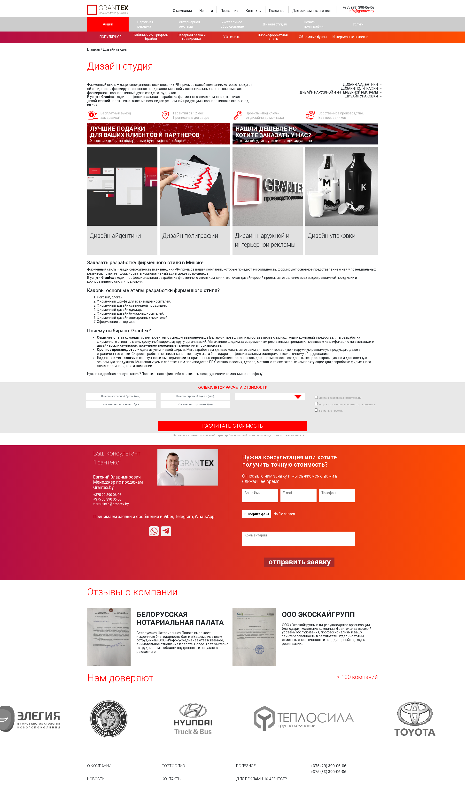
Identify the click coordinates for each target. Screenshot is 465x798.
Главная (93, 49)
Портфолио (229, 11)
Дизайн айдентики (360, 85)
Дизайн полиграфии (359, 88)
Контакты (253, 11)
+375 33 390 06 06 (107, 499)
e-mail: (111, 504)
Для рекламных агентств (312, 11)
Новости (206, 11)
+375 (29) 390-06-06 (358, 7)
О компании (182, 11)
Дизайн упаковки (361, 96)
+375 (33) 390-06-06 (328, 771)
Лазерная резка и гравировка (191, 36)
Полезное (277, 11)
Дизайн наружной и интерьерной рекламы (339, 92)
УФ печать (231, 37)
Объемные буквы (313, 37)
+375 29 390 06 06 (107, 495)
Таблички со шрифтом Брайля (151, 36)
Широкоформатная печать (272, 36)
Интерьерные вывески (350, 37)
